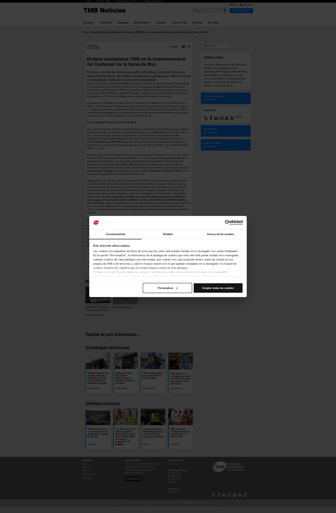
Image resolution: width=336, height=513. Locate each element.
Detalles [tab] (168, 234)
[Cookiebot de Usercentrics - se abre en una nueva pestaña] (227, 222)
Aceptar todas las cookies (218, 287)
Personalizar (165, 287)
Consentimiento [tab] (115, 234)
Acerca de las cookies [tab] (220, 234)
